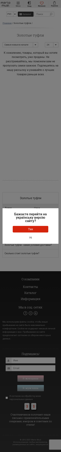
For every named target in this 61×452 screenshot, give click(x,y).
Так (30, 229)
